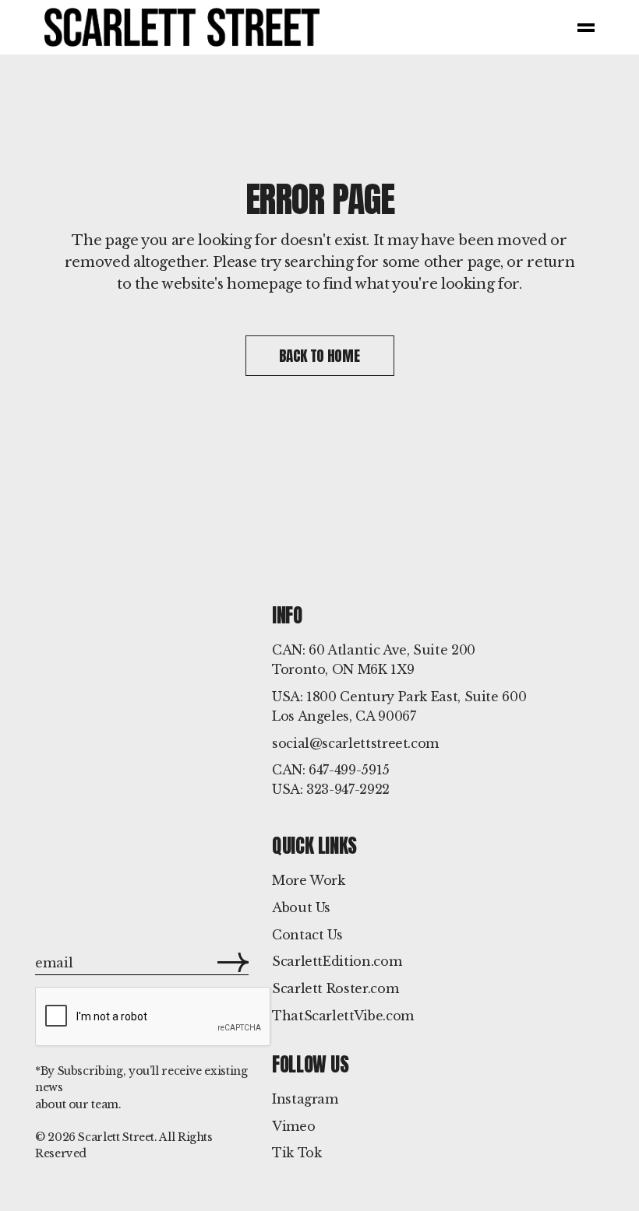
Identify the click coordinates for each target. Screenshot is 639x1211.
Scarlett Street (116, 1137)
